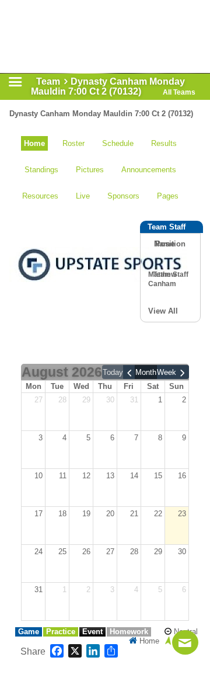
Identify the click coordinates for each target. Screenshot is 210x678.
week (166, 372)
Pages (167, 196)
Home (34, 143)
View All (163, 311)
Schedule (118, 143)
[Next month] (182, 372)
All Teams (179, 92)
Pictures (90, 169)
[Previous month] (129, 372)
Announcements (148, 169)
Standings (41, 169)
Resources (40, 196)
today (113, 372)
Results (164, 143)
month (145, 372)
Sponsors (123, 196)
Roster (73, 143)
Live (83, 196)
